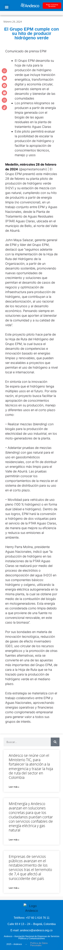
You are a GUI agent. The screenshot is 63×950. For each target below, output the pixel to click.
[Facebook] (4, 85)
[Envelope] (4, 78)
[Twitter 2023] (4, 92)
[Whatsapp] (4, 70)
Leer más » (14, 786)
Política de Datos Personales (39, 944)
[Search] (55, 742)
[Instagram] (4, 100)
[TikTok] (4, 107)
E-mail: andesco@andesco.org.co (31, 930)
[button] (7, 7)
